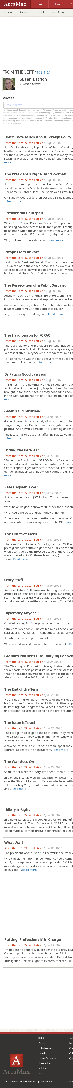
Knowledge (44, 1063)
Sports (42, 1073)
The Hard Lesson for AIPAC (27, 335)
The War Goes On (19, 761)
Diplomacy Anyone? (21, 612)
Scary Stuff (13, 579)
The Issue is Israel (19, 722)
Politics (42, 1068)
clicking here (20, 123)
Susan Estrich (34, 143)
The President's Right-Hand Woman (35, 173)
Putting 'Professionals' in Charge (32, 939)
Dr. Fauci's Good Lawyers (25, 374)
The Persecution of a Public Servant (35, 285)
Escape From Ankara (22, 251)
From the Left (13, 143)
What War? (13, 842)
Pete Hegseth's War (21, 486)
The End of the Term (21, 689)
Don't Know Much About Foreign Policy (37, 137)
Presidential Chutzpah (23, 212)
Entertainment (25, 12)
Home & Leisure (59, 12)
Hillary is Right (17, 809)
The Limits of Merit (20, 533)
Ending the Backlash (22, 449)
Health (41, 12)
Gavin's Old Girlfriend (22, 410)
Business (7, 12)
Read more (13, 201)
